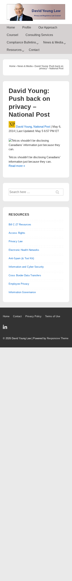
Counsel (12, 35)
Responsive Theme (57, 338)
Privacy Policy (33, 316)
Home (11, 27)
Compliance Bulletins (21, 42)
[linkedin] (5, 328)
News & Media (53, 42)
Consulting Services (39, 35)
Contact (34, 49)
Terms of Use (52, 316)
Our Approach (47, 27)
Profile (26, 27)
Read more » (17, 165)
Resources (14, 49)
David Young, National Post (33, 126)
